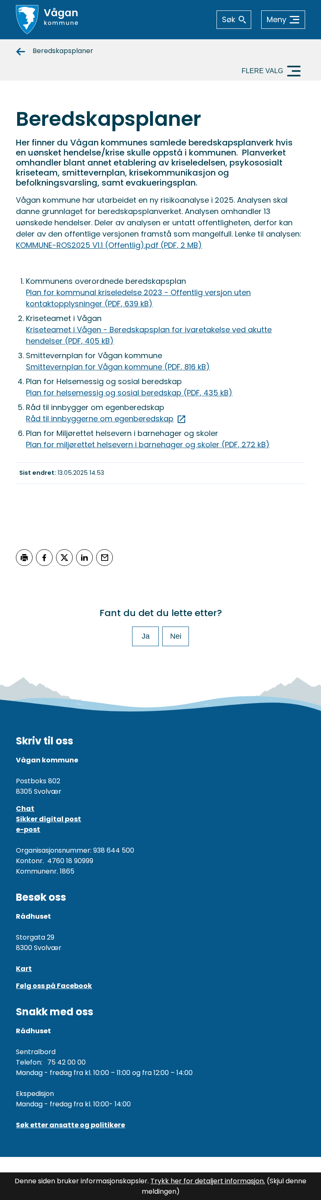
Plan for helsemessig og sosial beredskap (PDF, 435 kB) (129, 392)
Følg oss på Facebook (54, 986)
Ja (146, 636)
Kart (24, 968)
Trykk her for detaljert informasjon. (207, 1181)
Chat (25, 808)
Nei (175, 636)
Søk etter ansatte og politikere (70, 1125)
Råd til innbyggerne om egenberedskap (99, 418)
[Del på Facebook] (44, 557)
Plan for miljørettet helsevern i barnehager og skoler (148, 444)
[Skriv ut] (24, 557)
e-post (28, 829)
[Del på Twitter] (64, 557)
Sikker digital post (48, 819)
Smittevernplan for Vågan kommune (118, 367)
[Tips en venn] (104, 557)
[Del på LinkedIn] (84, 557)
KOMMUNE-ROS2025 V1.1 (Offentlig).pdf (109, 245)
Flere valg (262, 70)
